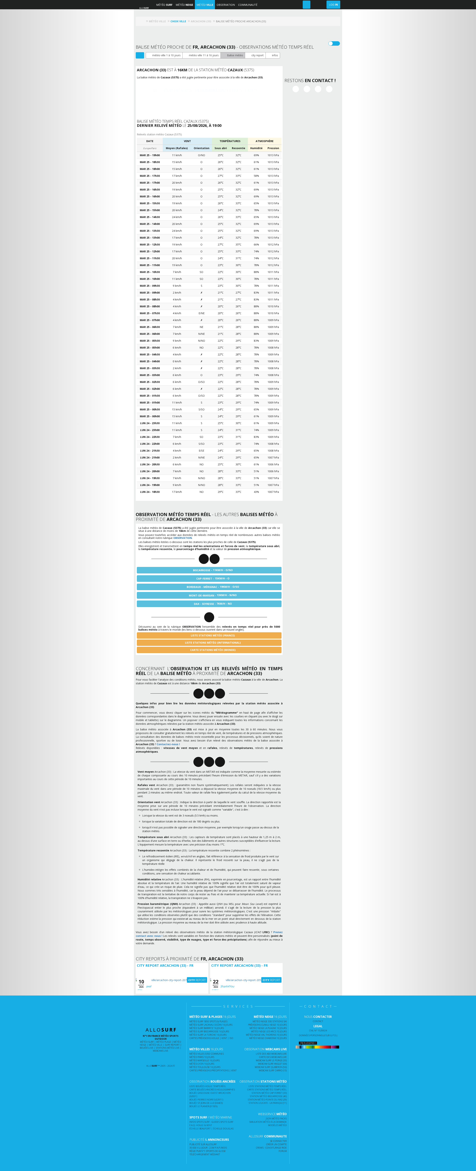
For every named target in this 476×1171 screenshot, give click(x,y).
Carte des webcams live (273, 1057)
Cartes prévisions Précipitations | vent (213, 1070)
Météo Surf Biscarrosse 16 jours (209, 1031)
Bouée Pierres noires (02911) (206, 1099)
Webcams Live (160, 1050)
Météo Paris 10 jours (201, 1057)
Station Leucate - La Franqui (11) (268, 1103)
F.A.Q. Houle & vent (200, 1125)
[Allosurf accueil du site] (143, 21)
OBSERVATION (226, 4)
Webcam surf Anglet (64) (272, 1063)
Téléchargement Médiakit (204, 1154)
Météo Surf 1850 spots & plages (208, 1021)
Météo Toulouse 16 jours (204, 1067)
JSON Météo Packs (276, 1118)
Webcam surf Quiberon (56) (271, 1067)
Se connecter (278, 1141)
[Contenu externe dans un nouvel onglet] (295, 89)
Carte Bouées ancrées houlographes (212, 1089)
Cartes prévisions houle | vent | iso (211, 1038)
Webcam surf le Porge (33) (271, 1060)
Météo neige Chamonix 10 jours (268, 1038)
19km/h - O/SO (213, 587)
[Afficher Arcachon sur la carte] (140, 55)
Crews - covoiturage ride (271, 1147)
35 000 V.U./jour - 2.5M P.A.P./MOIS (208, 1147)
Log (333, 4)
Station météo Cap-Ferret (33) (269, 1092)
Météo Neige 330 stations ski (270, 1021)
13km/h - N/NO (213, 595)
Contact (318, 1021)
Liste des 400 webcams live (271, 1053)
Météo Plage (163, 1041)
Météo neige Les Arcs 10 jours (269, 1031)
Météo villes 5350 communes (206, 1053)
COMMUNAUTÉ (247, 4)
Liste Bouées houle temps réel (207, 1086)
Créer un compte (276, 1144)
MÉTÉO (164, 4)
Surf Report (172, 1044)
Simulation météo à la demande (268, 1121)
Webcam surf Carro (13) (273, 1070)
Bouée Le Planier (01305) (203, 1106)
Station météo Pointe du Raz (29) (267, 1099)
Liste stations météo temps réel (267, 1086)
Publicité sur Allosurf (203, 1144)
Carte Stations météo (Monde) (212, 650)
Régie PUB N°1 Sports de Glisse (207, 1151)
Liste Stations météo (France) (212, 635)
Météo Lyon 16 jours (201, 1063)
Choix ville (178, 21)
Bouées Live (146, 1047)
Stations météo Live (167, 1047)
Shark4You (227, 986)
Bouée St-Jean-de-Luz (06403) (206, 1103)
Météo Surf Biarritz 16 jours (206, 1028)
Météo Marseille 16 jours (204, 1060)
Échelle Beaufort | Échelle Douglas (211, 1128)
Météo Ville (155, 1044)
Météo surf (147, 1041)
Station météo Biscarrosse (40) (268, 1096)
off (336, 43)
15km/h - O (212, 578)
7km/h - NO (213, 604)
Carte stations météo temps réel (267, 1089)
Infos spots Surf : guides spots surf (211, 1121)
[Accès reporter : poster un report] (306, 5)
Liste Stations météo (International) (212, 642)
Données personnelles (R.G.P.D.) (318, 1035)
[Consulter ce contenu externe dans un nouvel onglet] (146, 1058)
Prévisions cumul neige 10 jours (267, 1024)
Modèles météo (277, 1125)
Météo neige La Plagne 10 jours (268, 1028)
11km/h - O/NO (213, 570)
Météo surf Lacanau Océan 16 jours (210, 1024)
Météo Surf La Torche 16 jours (207, 1034)
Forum (283, 1151)
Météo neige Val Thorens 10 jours (266, 1034)
